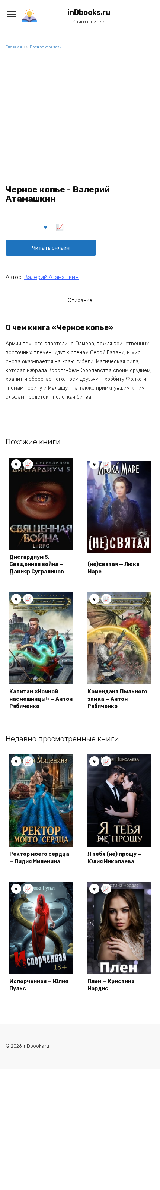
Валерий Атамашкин (51, 277)
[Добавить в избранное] (45, 226)
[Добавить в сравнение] (60, 226)
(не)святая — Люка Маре (113, 568)
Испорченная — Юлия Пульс (38, 985)
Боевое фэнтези (46, 47)
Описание (80, 300)
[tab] (80, 300)
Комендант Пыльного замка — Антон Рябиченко (117, 699)
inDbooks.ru (89, 12)
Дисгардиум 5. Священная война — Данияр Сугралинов (36, 564)
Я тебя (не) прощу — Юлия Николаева (114, 858)
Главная (14, 47)
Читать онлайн (51, 248)
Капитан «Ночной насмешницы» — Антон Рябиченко (41, 699)
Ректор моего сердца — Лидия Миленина (39, 858)
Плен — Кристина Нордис (111, 985)
